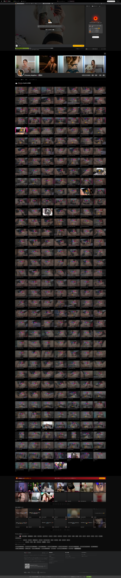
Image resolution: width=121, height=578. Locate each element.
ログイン (118, 1)
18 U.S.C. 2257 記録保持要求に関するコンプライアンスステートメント (88, 572)
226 (43, 430)
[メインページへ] (7, 1)
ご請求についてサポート (84, 556)
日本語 (44, 552)
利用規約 (50, 556)
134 (69, 440)
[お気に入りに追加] (17, 46)
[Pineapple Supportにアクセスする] (38, 572)
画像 (36, 3)
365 (69, 460)
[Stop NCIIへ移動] (43, 572)
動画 (32, 3)
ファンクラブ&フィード (33, 79)
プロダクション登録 (67, 556)
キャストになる (67, 554)
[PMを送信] (103, 75)
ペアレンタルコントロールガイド (53, 561)
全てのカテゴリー (77, 548)
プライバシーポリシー (52, 554)
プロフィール (28, 3)
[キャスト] (105, 54)
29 (42, 217)
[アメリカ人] (20, 536)
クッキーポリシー (51, 559)
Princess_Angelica (18, 533)
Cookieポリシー (73, 576)
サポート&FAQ (83, 554)
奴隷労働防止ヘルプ (51, 562)
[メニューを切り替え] (1, 1)
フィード (40, 3)
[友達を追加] (100, 75)
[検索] (68, 1)
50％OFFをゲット (102, 478)
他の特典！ (97, 34)
